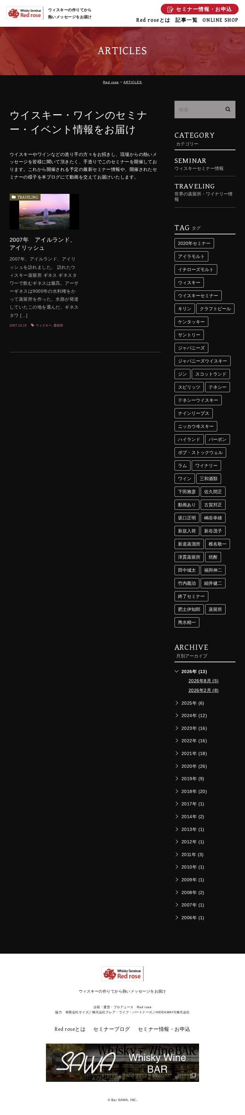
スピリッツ (189, 387)
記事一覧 (186, 20)
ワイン (184, 478)
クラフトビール (215, 308)
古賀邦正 (213, 504)
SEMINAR (199, 163)
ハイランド (189, 439)
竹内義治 (187, 583)
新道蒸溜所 (189, 543)
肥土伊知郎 (189, 609)
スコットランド (210, 374)
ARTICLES (132, 82)
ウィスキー (44, 325)
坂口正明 (187, 517)
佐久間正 (213, 491)
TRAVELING (28, 197)
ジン (182, 374)
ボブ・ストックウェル (200, 452)
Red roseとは (153, 20)
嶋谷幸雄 (213, 517)
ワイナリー (206, 465)
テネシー (217, 387)
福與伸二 (213, 570)
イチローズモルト (196, 269)
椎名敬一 (217, 543)
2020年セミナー (194, 243)
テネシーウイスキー (198, 400)
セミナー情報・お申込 (164, 1029)
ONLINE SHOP (221, 20)
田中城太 (187, 570)
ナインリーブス (193, 413)
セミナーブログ (111, 1029)
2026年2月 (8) (204, 690)
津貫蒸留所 (189, 557)
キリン (184, 308)
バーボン (217, 439)
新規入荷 (187, 530)
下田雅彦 (187, 491)
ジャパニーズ (191, 347)
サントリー (189, 334)
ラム (182, 465)
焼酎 (213, 557)
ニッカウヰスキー (196, 426)
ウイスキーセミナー (198, 295)
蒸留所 (58, 325)
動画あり (187, 504)
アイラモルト (191, 256)
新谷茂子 (213, 530)
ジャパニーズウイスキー (202, 360)
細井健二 (213, 583)
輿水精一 (187, 622)
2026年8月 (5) (204, 680)
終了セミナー (191, 596)
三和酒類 (209, 478)
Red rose (111, 82)
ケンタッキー (191, 321)
